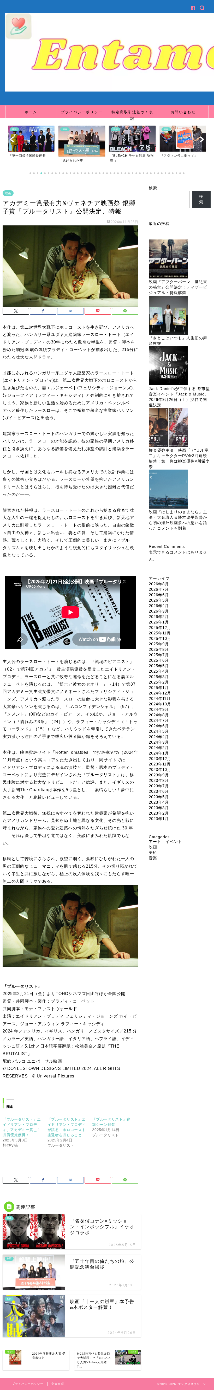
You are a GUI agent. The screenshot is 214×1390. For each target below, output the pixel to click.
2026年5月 (159, 600)
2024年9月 (159, 709)
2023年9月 (159, 775)
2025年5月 (159, 666)
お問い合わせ (183, 112)
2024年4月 (159, 737)
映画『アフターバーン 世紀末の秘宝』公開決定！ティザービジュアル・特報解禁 (178, 287)
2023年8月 (159, 780)
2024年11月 (160, 698)
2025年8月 (159, 649)
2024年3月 (159, 742)
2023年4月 (159, 802)
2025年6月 (159, 660)
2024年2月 (159, 747)
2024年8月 (159, 715)
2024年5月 (159, 731)
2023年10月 (160, 769)
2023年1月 (159, 818)
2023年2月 (159, 813)
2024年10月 (160, 704)
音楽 (153, 858)
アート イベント (165, 841)
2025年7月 (159, 655)
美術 (153, 852)
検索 (153, 188)
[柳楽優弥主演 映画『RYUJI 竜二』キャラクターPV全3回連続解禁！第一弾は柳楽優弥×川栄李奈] (168, 428)
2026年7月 (159, 589)
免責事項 (57, 1383)
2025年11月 (160, 633)
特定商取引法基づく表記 (132, 114)
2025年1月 (159, 687)
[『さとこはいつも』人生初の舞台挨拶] (168, 315)
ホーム (31, 112)
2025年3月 (159, 676)
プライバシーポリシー (82, 112)
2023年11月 (160, 764)
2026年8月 (159, 584)
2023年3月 (159, 808)
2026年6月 (159, 595)
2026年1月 (159, 622)
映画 (8, 193)
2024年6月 (159, 726)
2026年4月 (159, 605)
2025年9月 (159, 644)
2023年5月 (159, 797)
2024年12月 (160, 693)
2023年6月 (159, 791)
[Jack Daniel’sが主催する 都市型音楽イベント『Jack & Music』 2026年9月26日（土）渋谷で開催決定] (168, 366)
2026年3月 (159, 611)
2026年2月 (159, 616)
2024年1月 (159, 753)
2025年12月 (160, 627)
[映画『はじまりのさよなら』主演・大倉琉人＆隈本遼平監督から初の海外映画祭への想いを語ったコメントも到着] (168, 489)
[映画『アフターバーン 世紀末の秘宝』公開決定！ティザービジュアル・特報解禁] (168, 259)
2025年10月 (160, 638)
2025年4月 (159, 671)
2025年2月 (159, 682)
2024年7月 (159, 720)
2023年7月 (159, 786)
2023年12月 (160, 758)
